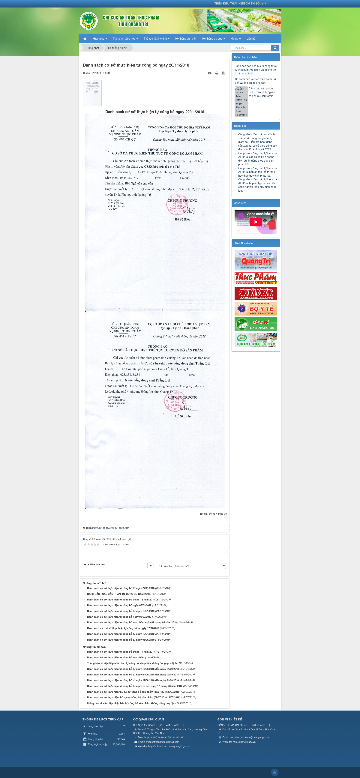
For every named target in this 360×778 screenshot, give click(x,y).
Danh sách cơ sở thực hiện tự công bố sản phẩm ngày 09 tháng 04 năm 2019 (132, 622)
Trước (225, 203)
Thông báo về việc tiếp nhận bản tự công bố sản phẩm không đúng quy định (132, 663)
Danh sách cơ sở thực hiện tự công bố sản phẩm (115, 657)
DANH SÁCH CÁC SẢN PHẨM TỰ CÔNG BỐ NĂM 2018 (118, 594)
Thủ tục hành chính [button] (156, 38)
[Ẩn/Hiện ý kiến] (150, 565)
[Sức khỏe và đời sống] (256, 293)
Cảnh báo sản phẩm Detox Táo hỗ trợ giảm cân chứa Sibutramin (262, 92)
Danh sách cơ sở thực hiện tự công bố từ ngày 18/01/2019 (120, 611)
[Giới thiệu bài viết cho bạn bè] (210, 73)
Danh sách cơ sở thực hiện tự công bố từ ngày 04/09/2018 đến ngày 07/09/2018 (133, 674)
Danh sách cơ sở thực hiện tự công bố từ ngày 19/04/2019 (120, 634)
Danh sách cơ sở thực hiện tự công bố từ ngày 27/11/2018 (120, 588)
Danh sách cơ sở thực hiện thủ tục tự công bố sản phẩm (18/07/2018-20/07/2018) (133, 691)
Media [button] (235, 38)
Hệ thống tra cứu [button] (212, 38)
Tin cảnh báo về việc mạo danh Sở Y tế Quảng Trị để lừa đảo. (255, 81)
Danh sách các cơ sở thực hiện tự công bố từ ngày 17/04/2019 (123, 628)
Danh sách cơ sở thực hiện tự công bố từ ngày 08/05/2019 (120, 639)
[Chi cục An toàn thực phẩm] (131, 20)
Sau (286, 203)
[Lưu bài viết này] (224, 73)
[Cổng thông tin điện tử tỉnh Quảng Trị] (256, 260)
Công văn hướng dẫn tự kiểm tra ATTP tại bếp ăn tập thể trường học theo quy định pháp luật (257, 171)
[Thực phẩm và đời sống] (256, 278)
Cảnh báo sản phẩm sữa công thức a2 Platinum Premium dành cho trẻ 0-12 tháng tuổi (256, 69)
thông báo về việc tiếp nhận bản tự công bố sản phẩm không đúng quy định (131, 703)
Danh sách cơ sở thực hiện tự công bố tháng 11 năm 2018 (121, 651)
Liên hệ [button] (251, 38)
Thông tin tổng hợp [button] (124, 38)
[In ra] (217, 73)
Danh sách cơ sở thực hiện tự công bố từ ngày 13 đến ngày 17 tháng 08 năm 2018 (134, 686)
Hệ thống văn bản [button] (185, 38)
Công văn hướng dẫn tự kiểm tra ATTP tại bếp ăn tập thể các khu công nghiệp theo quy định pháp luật (257, 184)
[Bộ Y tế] (256, 308)
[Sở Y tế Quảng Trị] (256, 324)
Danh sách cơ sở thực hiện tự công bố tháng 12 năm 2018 (121, 599)
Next (282, 222)
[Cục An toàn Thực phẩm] (256, 339)
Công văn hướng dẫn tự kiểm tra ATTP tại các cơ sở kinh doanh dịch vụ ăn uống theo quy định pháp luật (257, 158)
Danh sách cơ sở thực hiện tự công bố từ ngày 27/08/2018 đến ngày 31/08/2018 (133, 680)
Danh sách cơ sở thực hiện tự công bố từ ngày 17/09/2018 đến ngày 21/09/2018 (133, 669)
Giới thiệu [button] (99, 38)
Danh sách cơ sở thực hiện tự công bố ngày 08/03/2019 (119, 616)
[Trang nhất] (85, 38)
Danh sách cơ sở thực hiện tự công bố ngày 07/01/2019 (119, 605)
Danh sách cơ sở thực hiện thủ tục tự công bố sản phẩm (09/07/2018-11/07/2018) (133, 697)
